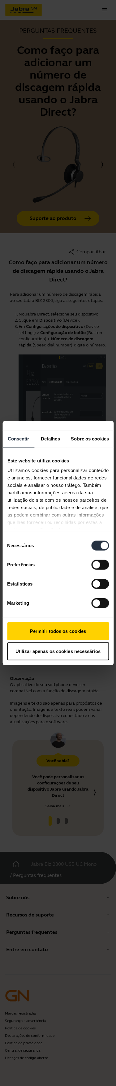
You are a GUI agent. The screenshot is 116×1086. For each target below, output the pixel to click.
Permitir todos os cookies (58, 630)
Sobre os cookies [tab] (90, 438)
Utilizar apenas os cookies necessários (58, 651)
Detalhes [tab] (50, 438)
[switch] (100, 564)
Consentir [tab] (18, 438)
